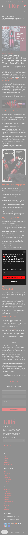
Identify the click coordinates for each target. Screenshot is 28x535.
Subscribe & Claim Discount (13, 277)
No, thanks (14, 281)
